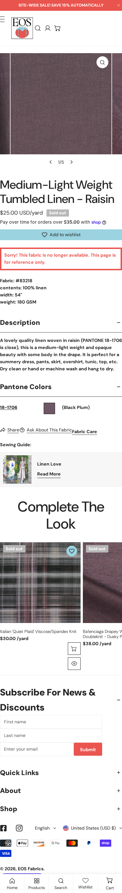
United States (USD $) (93, 828)
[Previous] (51, 162)
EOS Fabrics (30, 869)
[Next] (71, 162)
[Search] (38, 28)
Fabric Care (84, 432)
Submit (88, 750)
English (42, 828)
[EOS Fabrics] (22, 28)
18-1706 (8, 407)
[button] (58, 28)
